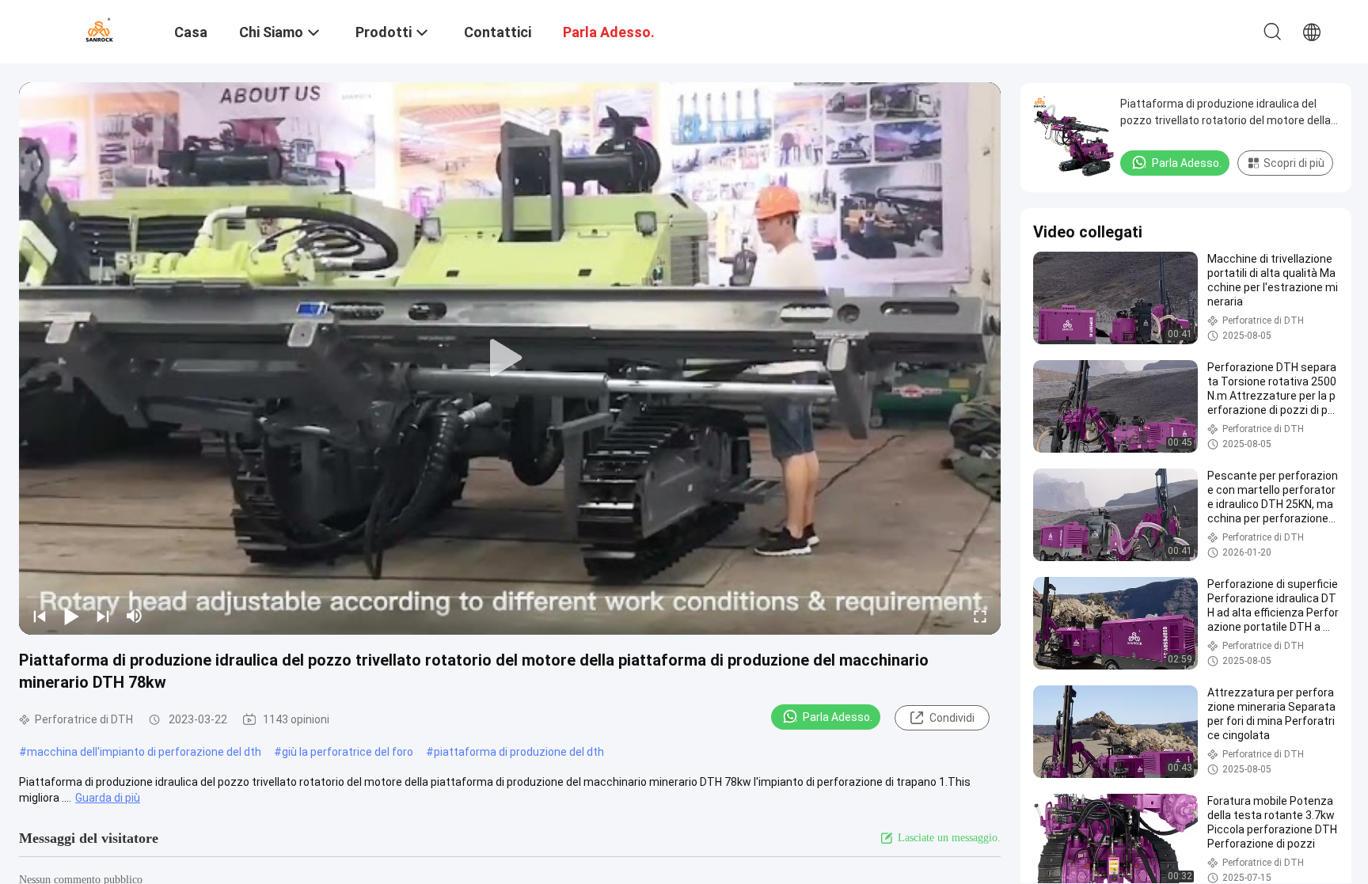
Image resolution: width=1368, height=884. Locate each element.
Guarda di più (107, 797)
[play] (510, 358)
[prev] (39, 616)
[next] (103, 616)
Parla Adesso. (837, 717)
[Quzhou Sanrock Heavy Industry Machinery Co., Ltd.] (99, 30)
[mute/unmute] (134, 616)
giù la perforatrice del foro (347, 752)
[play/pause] (71, 616)
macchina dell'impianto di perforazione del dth (144, 752)
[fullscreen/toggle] (980, 616)
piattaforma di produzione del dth (519, 752)
